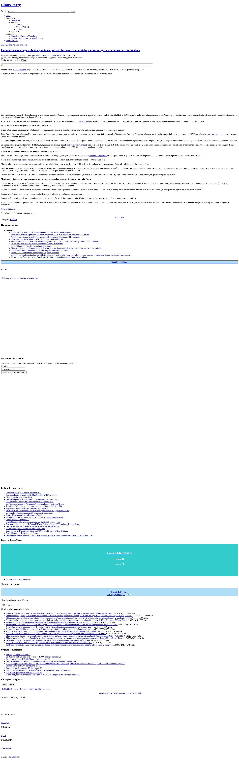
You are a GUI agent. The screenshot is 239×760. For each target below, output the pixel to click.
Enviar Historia (12, 41)
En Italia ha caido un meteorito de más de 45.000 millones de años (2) (33, 657)
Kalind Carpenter (19, 69)
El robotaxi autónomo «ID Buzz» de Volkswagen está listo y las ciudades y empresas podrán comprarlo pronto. (54, 241)
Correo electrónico (58, 55)
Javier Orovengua (42, 55)
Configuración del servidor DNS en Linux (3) (24, 668)
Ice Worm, (136, 134)
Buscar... (4, 11)
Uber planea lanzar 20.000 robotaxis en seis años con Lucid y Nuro (37, 239)
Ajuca (3, 736)
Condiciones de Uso (121, 693)
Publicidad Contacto (10, 689)
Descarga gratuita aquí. (116, 595)
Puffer (14, 134)
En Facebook (44, 689)
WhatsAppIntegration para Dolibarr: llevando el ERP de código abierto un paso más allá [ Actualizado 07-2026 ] (50, 622)
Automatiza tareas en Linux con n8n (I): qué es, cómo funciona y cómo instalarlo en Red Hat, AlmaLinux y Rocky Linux (54, 631)
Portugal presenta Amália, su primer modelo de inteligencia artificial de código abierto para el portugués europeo (50, 629)
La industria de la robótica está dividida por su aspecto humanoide (37, 244)
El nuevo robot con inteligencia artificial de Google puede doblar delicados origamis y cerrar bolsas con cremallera (56, 248)
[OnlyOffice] (14, 45)
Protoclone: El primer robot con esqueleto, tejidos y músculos (35, 253)
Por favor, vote (7, 60)
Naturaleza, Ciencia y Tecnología (24, 36)
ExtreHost (15, 757)
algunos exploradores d (20, 160)
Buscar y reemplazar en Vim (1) (18, 655)
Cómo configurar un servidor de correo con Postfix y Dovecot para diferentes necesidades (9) (42, 675)
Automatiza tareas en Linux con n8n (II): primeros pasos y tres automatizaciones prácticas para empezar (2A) (49, 627)
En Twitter (33, 689)
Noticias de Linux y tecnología (18, 579)
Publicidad (15, 31)
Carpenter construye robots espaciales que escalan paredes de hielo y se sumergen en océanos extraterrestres (70, 50)
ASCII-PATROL (22, 27)
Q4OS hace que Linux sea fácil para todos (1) (24, 672)
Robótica (13, 220)
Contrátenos (15, 20)
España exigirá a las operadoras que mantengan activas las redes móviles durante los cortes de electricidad (47, 640)
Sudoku (19, 25)
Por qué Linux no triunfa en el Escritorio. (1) (23, 666)
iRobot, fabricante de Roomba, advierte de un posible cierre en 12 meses (39, 250)
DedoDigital (6, 748)
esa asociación (84, 121)
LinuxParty (11, 5)
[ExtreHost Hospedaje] (19, 278)
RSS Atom (24, 689)
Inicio (8, 16)
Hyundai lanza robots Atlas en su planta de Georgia (31, 246)
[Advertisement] (75, 94)
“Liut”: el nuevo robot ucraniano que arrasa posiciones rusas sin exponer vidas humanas (45, 237)
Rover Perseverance (77, 145)
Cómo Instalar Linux (119, 262)
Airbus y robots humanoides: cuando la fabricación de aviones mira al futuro (41, 232)
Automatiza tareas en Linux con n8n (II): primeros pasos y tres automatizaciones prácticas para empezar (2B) (49, 643)
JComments (119, 217)
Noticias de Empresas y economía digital (27, 38)
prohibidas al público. (98, 155)
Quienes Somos (105, 693)
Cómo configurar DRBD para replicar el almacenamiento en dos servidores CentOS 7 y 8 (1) (42, 661)
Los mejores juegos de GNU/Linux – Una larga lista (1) (28, 659)
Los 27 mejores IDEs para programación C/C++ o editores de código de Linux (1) (38, 670)
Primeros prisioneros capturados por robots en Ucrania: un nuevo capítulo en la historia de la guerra (50, 235)
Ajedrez (19, 29)
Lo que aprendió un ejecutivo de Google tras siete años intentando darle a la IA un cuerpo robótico (49, 257)
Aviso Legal (135, 693)
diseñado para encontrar (213, 134)
